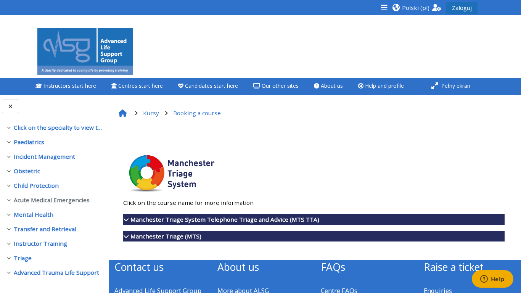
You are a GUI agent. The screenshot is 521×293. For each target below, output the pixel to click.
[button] (411, 7)
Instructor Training (40, 243)
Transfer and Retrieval (45, 229)
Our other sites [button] (279, 85)
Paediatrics (29, 142)
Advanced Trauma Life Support (56, 272)
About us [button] (331, 85)
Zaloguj (462, 7)
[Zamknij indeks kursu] (10, 106)
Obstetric (27, 171)
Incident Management (44, 156)
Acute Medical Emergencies (52, 200)
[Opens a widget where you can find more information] (492, 279)
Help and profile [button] (383, 85)
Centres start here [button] (140, 85)
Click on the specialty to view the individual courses (58, 127)
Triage (23, 258)
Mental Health (33, 214)
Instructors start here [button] (69, 85)
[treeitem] (54, 127)
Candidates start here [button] (210, 85)
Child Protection (36, 185)
